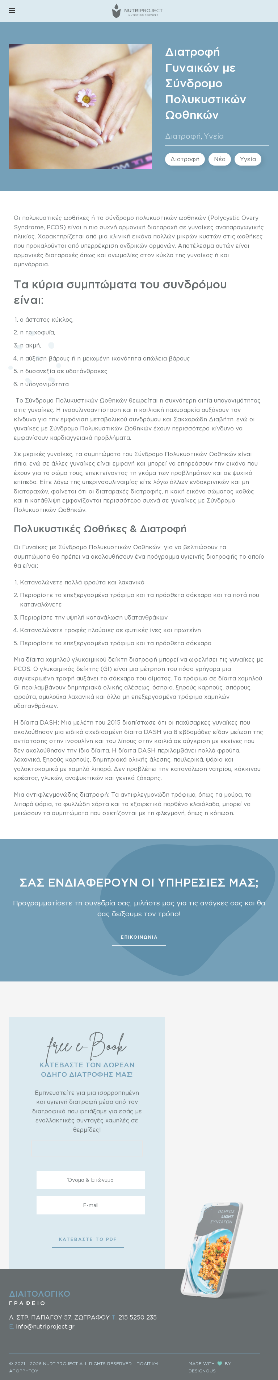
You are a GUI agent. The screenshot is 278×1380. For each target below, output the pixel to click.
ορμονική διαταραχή (148, 227)
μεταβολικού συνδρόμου (125, 419)
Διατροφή (183, 136)
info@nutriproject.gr (45, 1326)
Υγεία (214, 136)
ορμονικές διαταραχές (46, 255)
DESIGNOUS (202, 1370)
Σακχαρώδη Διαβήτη (203, 419)
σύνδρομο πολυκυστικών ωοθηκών (155, 217)
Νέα (220, 159)
